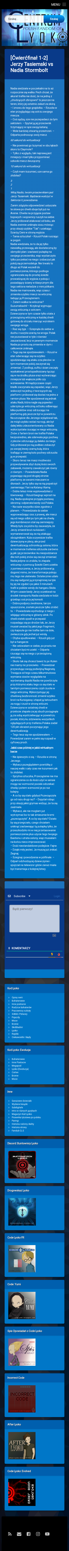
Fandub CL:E (18, 1130)
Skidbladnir (17, 1027)
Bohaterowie (18, 1001)
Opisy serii (17, 997)
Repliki (15, 1034)
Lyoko (14, 1030)
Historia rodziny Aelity (23, 1124)
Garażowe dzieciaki (22, 1101)
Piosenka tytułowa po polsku (26, 1117)
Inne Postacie (19, 1062)
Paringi (15, 1120)
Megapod (16, 1065)
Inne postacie (19, 1004)
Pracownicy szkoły (21, 1010)
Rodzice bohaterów (21, 1007)
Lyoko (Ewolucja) (20, 1069)
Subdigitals (17, 1107)
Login (56, 896)
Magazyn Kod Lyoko (22, 1114)
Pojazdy (16, 1017)
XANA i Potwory (19, 1014)
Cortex (15, 1072)
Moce (14, 1020)
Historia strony (19, 1127)
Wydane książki (20, 1104)
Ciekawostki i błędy (21, 1037)
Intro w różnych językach (24, 1111)
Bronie (15, 1024)
